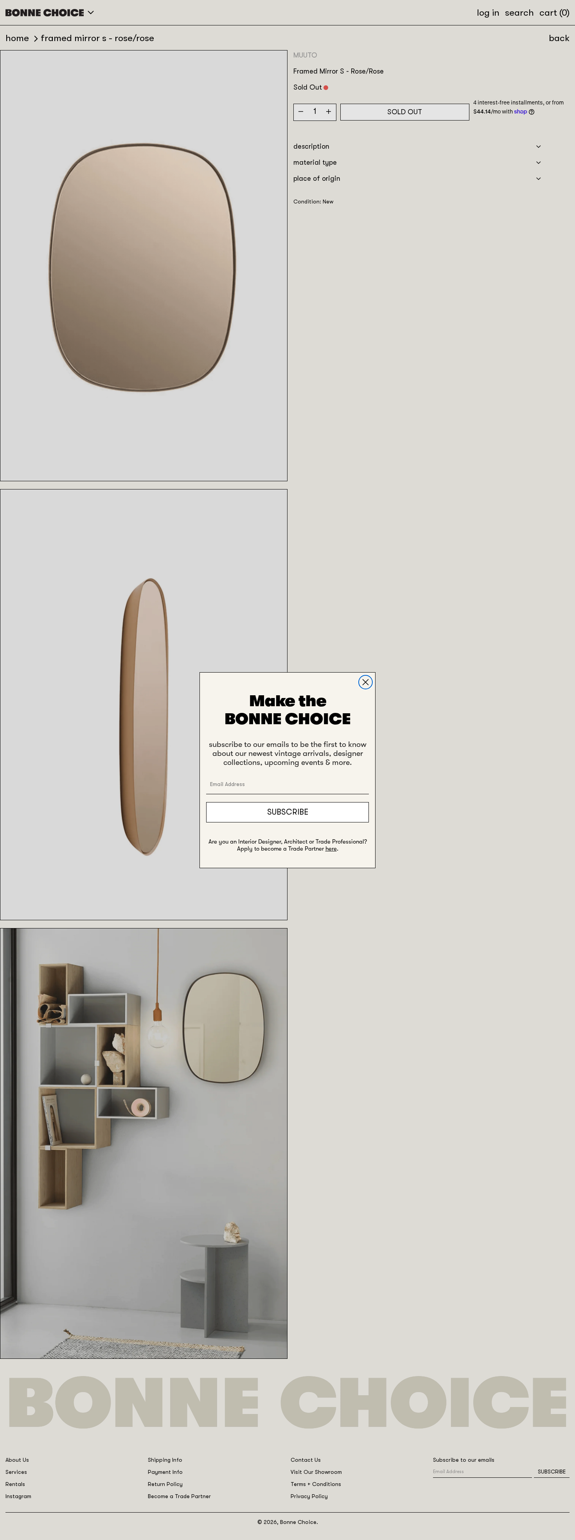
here (331, 848)
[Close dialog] (365, 682)
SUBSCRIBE (287, 812)
